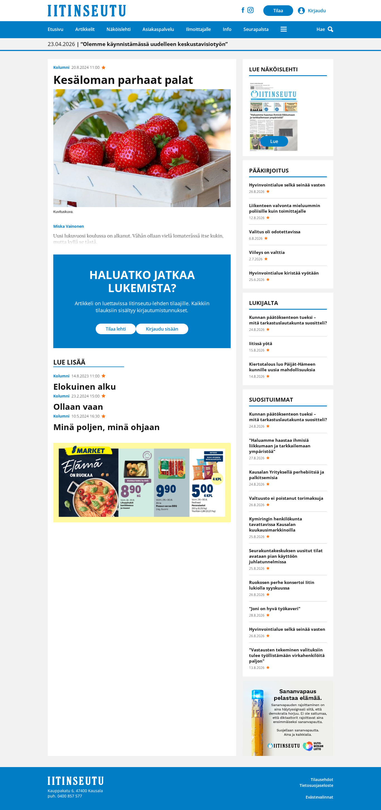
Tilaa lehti (116, 329)
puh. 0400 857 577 (65, 796)
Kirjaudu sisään (162, 329)
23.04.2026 (138, 44)
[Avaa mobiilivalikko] (284, 29)
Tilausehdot (322, 779)
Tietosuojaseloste (316, 785)
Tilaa (278, 11)
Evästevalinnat (319, 797)
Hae (321, 29)
